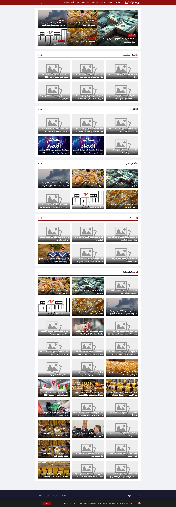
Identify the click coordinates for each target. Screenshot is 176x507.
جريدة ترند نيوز (133, 2)
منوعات (109, 2)
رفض (38, 503)
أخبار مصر (95, 2)
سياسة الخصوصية (51, 495)
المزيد (41, 55)
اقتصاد (102, 2)
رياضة (78, 2)
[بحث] (40, 2)
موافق (47, 503)
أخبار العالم (85, 2)
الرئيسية (117, 2)
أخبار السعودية (69, 2)
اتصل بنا (39, 495)
